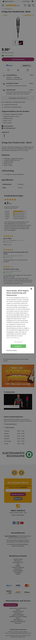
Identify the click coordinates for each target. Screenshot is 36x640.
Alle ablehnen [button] (18, 342)
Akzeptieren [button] (18, 346)
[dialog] (18, 320)
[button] (11, 350)
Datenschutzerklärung (12, 337)
